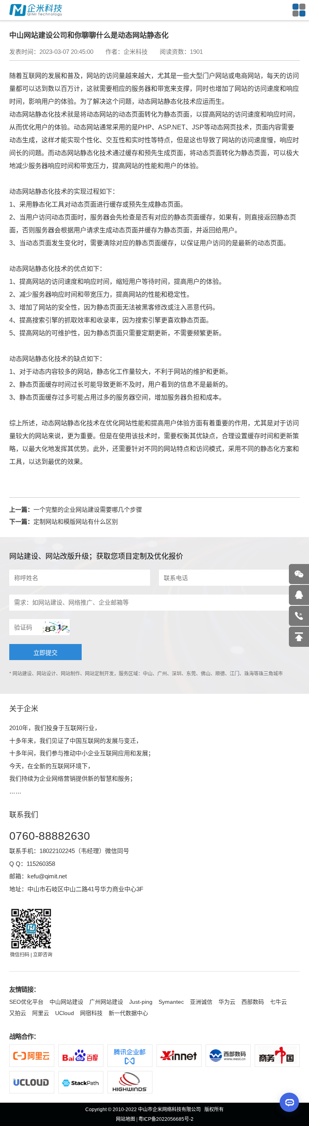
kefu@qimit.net (47, 876)
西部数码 (252, 1002)
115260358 (41, 863)
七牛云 (278, 1002)
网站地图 (125, 1119)
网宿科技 (91, 1013)
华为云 (226, 1002)
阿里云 (40, 1013)
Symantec (171, 1002)
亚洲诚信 (201, 1002)
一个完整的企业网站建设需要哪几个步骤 (87, 509)
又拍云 (17, 1013)
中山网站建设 (66, 1002)
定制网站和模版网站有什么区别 (75, 521)
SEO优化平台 (26, 1002)
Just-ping (140, 1002)
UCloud (64, 1013)
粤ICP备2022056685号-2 (166, 1119)
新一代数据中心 (128, 1013)
